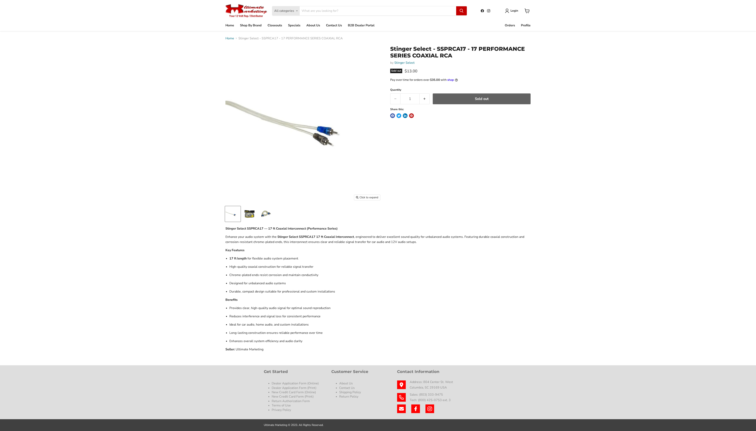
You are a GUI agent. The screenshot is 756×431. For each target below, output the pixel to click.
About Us (313, 25)
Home (229, 25)
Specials (294, 25)
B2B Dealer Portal (361, 25)
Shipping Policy (350, 392)
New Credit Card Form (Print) (293, 396)
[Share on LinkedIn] (405, 115)
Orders (510, 25)
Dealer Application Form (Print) (294, 388)
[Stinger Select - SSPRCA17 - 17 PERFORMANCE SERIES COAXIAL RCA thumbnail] (233, 214)
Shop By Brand (251, 25)
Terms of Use (282, 405)
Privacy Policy (282, 410)
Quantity (395, 89)
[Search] (461, 10)
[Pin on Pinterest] (411, 115)
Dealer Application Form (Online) (295, 383)
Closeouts (275, 25)
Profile (526, 25)
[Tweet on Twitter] (399, 115)
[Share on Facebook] (392, 115)
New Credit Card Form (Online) (294, 392)
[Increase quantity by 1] (425, 98)
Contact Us (334, 25)
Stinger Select (404, 63)
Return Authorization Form (291, 401)
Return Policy (348, 396)
